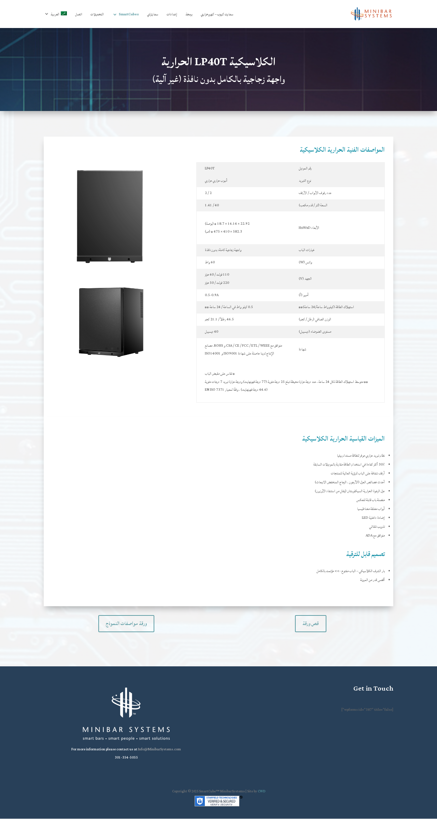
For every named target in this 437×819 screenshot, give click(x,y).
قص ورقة (310, 623)
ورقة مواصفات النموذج (126, 623)
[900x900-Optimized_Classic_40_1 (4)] (110, 361)
